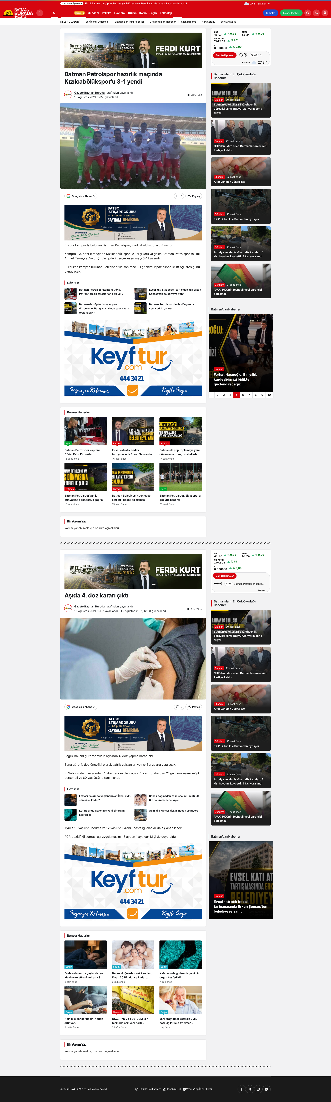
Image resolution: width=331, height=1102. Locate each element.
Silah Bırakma (188, 21)
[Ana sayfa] (54, 13)
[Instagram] (258, 1089)
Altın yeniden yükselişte (229, 181)
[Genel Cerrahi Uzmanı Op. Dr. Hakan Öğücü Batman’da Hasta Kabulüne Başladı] (241, 353)
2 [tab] (217, 394)
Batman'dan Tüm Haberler (129, 21)
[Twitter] (250, 1089)
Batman (219, 99)
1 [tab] (211, 394)
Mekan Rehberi (291, 13)
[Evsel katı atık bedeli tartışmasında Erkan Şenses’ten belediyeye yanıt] (168, 294)
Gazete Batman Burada (89, 92)
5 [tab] (236, 394)
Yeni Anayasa (228, 21)
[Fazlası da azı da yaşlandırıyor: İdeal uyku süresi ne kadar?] (98, 800)
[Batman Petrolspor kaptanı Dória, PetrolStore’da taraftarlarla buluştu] (98, 294)
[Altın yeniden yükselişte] (241, 171)
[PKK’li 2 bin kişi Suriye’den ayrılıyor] (241, 206)
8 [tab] (256, 394)
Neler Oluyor (69, 21)
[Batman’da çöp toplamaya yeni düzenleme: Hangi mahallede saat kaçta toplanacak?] (98, 308)
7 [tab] (249, 394)
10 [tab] (269, 394)
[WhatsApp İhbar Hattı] (266, 1089)
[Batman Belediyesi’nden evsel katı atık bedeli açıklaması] (133, 484)
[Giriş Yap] (325, 12)
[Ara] (307, 12)
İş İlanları (270, 13)
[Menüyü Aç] (39, 12)
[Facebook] (242, 1089)
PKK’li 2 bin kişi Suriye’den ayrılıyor (236, 219)
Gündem (219, 214)
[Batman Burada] (18, 12)
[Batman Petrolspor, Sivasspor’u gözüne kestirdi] (180, 484)
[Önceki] (262, 22)
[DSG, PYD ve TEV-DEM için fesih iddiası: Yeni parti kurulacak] (133, 1007)
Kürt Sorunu (208, 21)
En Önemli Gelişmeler (97, 21)
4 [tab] (230, 394)
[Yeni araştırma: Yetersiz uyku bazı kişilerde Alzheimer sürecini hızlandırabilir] (180, 1007)
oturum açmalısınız (107, 528)
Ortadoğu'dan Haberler (163, 21)
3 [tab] (224, 394)
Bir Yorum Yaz (76, 521)
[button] (316, 12)
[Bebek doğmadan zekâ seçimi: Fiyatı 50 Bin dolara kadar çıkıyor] (168, 800)
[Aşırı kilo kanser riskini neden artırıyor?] (168, 815)
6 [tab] (243, 394)
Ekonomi (219, 176)
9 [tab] (262, 394)
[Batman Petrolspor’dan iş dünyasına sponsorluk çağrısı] (168, 308)
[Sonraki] (267, 22)
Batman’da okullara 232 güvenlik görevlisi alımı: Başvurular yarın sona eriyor (238, 109)
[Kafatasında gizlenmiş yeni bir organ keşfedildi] (98, 815)
